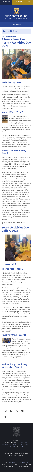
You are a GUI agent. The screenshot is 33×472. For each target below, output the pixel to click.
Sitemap (21, 446)
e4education (23, 442)
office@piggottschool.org (19, 462)
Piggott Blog (11, 36)
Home (3, 36)
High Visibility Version (10, 444)
